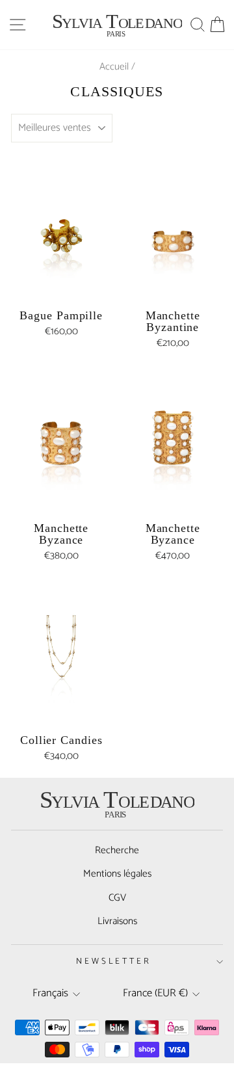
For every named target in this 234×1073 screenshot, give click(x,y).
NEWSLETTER (114, 961)
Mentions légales (117, 874)
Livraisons (117, 921)
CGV (117, 898)
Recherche (117, 850)
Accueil (114, 67)
